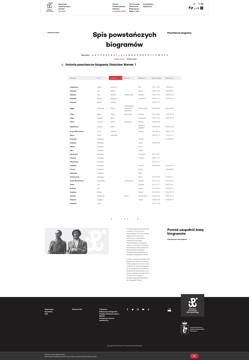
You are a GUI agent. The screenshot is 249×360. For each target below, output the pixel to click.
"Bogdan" (141, 184)
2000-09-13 (170, 118)
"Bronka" (141, 114)
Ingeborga (100, 108)
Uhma (72, 122)
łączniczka (128, 114)
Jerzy (99, 131)
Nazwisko (73, 78)
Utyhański (73, 173)
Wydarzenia (147, 6)
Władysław (101, 196)
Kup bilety (62, 11)
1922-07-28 (156, 122)
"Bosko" (140, 91)
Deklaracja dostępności (108, 312)
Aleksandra (101, 181)
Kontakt (61, 9)
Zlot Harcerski (134, 4)
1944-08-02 (170, 169)
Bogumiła (114, 98)
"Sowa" (140, 143)
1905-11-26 (156, 91)
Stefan (99, 102)
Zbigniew (100, 118)
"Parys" (140, 169)
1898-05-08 (156, 143)
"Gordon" (141, 139)
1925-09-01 (156, 192)
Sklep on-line (134, 11)
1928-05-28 (156, 200)
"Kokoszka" (142, 118)
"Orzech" (141, 166)
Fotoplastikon (148, 4)
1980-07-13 (170, 196)
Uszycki (73, 196)
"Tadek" (140, 200)
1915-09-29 (156, 177)
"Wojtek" (141, 122)
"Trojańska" (142, 98)
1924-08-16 (156, 131)
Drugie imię (114, 78)
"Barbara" (141, 95)
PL (199, 4)
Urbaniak (73, 98)
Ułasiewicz (74, 154)
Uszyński (73, 139)
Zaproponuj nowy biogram (177, 239)
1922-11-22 (156, 181)
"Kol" (139, 87)
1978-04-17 (170, 177)
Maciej (99, 192)
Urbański (73, 91)
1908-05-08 (156, 166)
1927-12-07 (156, 87)
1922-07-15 (156, 102)
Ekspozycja (62, 4)
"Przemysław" (143, 196)
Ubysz (72, 135)
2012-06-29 (170, 181)
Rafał (112, 127)
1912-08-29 (156, 188)
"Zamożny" (142, 154)
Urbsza (72, 169)
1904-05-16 (156, 196)
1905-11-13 (156, 158)
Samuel (113, 131)
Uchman (73, 188)
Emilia (113, 108)
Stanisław (114, 135)
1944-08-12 (170, 87)
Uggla (72, 108)
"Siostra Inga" (142, 108)
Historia (116, 4)
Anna (98, 95)
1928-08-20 (156, 127)
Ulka (71, 150)
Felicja (113, 114)
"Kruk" (140, 147)
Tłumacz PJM (77, 309)
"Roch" (140, 177)
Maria (99, 114)
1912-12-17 (156, 184)
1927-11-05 (156, 118)
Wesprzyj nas (134, 9)
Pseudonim (141, 78)
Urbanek (73, 158)
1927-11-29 (156, 203)
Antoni (113, 91)
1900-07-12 (156, 135)
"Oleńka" (141, 181)
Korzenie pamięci (119, 6)
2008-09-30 (170, 95)
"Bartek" (141, 192)
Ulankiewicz (74, 127)
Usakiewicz (74, 87)
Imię (98, 78)
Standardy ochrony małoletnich (106, 319)
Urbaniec (73, 192)
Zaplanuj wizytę (64, 6)
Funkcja (126, 78)
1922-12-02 (156, 95)
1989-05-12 (170, 188)
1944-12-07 (170, 184)
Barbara (113, 95)
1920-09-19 (156, 162)
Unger (72, 118)
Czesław (100, 122)
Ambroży (114, 87)
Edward (113, 102)
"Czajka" (141, 158)
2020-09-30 (170, 127)
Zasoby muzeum (53, 32)
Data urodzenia (156, 78)
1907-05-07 (156, 154)
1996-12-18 (170, 131)
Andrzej (99, 127)
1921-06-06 (156, 114)
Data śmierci (169, 78)
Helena (99, 98)
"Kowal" (140, 188)
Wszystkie (85, 55)
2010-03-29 (170, 98)
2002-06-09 (170, 108)
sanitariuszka (128, 95)
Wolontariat (133, 6)
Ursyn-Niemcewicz (77, 131)
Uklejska (73, 95)
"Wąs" (140, 173)
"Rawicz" (141, 131)
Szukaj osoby (119, 59)
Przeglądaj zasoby (119, 11)
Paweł (113, 122)
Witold (99, 87)
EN (202, 4)
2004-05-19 (170, 192)
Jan (98, 91)
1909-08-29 (156, 108)
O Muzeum (103, 309)
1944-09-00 (170, 139)
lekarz (126, 196)
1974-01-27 (170, 135)
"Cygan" (140, 150)
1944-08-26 (170, 91)
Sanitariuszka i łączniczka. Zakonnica (129, 108)
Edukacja (116, 9)
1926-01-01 (156, 98)
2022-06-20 (170, 114)
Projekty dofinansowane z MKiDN (109, 315)
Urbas (72, 114)
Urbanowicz (74, 162)
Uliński (72, 147)
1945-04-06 (170, 166)
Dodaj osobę (132, 59)
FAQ (46, 314)
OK (194, 356)
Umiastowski (74, 177)
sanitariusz (128, 122)
